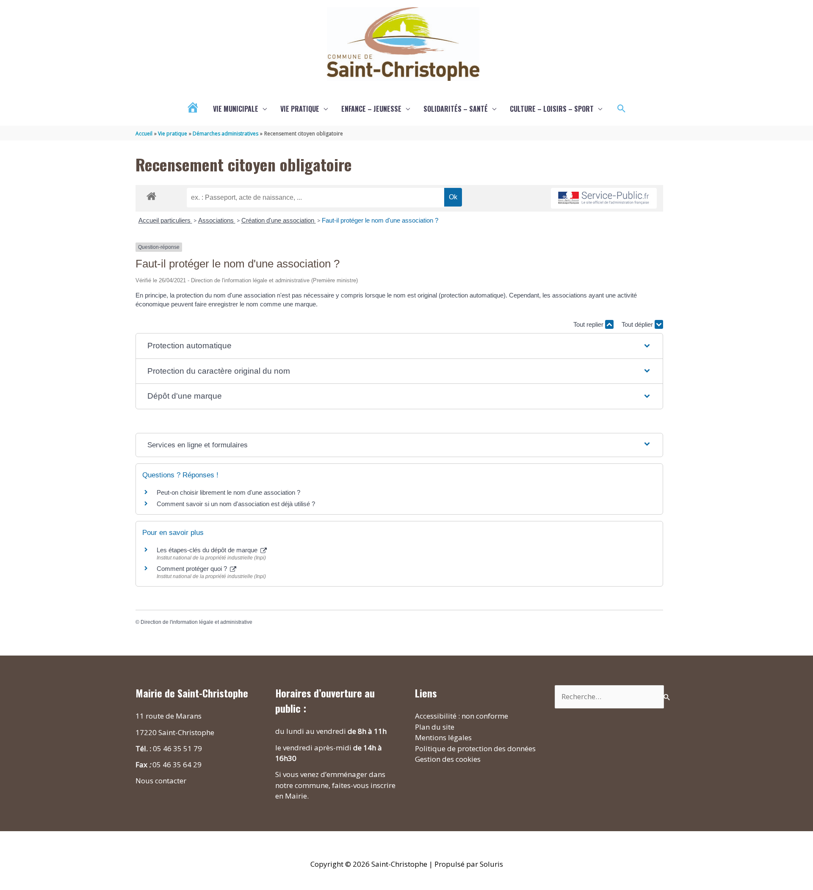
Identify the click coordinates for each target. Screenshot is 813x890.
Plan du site (434, 727)
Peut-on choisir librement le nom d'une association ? (228, 492)
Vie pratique (299, 109)
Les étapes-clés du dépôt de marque (208, 550)
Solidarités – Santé (455, 109)
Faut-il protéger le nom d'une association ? (380, 220)
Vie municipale (235, 109)
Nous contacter (161, 780)
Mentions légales (443, 737)
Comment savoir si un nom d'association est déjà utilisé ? (236, 503)
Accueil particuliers (165, 220)
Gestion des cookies (448, 759)
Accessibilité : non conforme (461, 716)
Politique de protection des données (475, 748)
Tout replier (589, 324)
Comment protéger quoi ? (193, 568)
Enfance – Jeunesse (371, 109)
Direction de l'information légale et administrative (196, 622)
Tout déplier (638, 324)
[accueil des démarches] (151, 194)
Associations (216, 220)
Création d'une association (278, 220)
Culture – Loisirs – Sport (552, 109)
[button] (621, 108)
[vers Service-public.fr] (604, 198)
